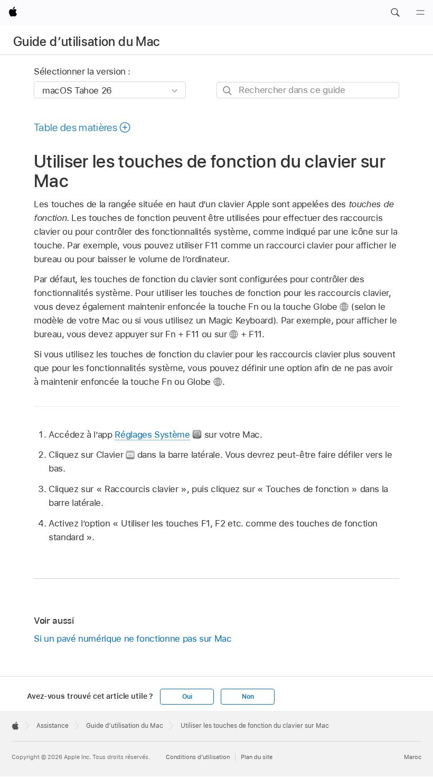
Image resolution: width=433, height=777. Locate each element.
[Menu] (420, 12)
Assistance (52, 725)
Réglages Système (152, 434)
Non (247, 696)
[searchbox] (307, 90)
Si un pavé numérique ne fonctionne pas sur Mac (133, 638)
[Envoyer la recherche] (227, 90)
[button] (395, 12)
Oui (187, 696)
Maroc (412, 757)
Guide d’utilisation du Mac (86, 41)
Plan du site (256, 757)
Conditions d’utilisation (198, 757)
